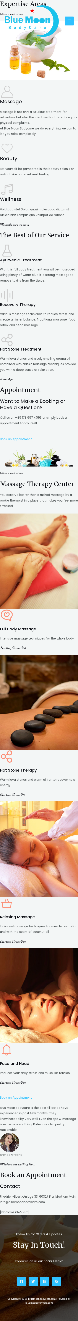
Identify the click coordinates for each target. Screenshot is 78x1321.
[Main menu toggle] (69, 21)
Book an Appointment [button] (16, 439)
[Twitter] (33, 1281)
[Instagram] (44, 1281)
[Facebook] (21, 1281)
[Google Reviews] (56, 1281)
